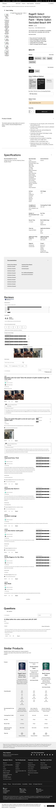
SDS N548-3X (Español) (11, 281)
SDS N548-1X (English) (11, 270)
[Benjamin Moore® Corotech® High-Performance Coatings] (8, 790)
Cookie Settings (12, 807)
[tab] (6, 16)
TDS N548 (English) (25, 266)
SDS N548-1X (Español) (11, 272)
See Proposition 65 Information (27, 274)
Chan (5, 532)
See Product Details (32, 34)
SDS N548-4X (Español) (11, 286)
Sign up (4, 754)
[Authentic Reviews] (9, 299)
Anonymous (6, 380)
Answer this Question (46, 626)
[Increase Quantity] (33, 111)
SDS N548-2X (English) (11, 275)
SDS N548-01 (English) (11, 266)
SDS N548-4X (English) (11, 283)
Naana (5, 558)
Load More (28, 599)
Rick (5, 490)
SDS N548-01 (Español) (11, 268)
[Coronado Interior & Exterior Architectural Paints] (41, 790)
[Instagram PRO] (36, 755)
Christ (5, 517)
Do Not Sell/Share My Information (7, 775)
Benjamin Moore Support (9, 632)
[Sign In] (48, 1)
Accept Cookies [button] (51, 805)
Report (16, 401)
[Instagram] (34, 754)
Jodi (5, 459)
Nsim (5, 585)
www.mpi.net (12, 747)
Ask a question (9, 611)
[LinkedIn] (49, 754)
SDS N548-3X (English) (11, 279)
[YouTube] (39, 754)
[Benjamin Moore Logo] (5, 3)
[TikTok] (52, 754)
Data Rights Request (7, 777)
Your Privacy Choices (7, 778)
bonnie (5, 621)
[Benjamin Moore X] (44, 754)
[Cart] (53, 1)
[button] (16, 1)
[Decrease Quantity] (29, 111)
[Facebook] (31, 754)
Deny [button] (45, 805)
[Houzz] (47, 754)
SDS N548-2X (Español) (11, 277)
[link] (50, 1)
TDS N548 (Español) (25, 268)
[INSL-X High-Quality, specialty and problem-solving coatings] (25, 790)
